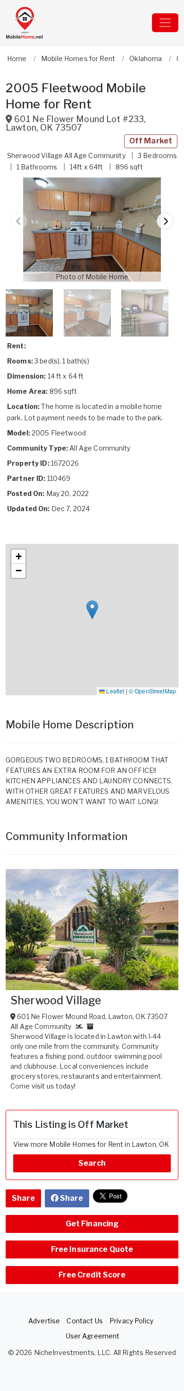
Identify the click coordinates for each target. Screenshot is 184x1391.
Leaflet (114, 691)
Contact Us (84, 1321)
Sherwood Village (55, 1000)
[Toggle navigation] (165, 22)
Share (23, 1198)
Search (92, 1163)
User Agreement (93, 1336)
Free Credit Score (92, 1274)
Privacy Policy (131, 1321)
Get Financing (92, 1223)
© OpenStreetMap (152, 691)
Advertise (44, 1321)
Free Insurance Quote (92, 1249)
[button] (92, 229)
